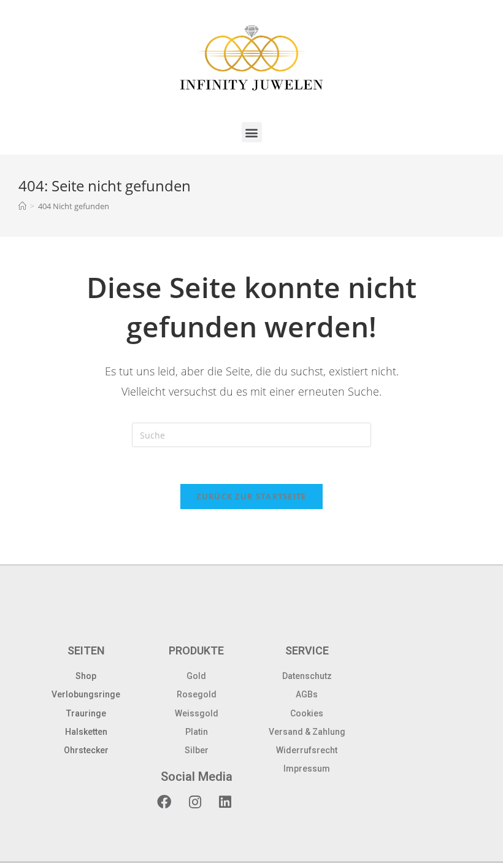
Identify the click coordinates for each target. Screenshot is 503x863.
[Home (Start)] (22, 206)
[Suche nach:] (251, 434)
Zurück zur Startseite (251, 496)
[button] (252, 132)
